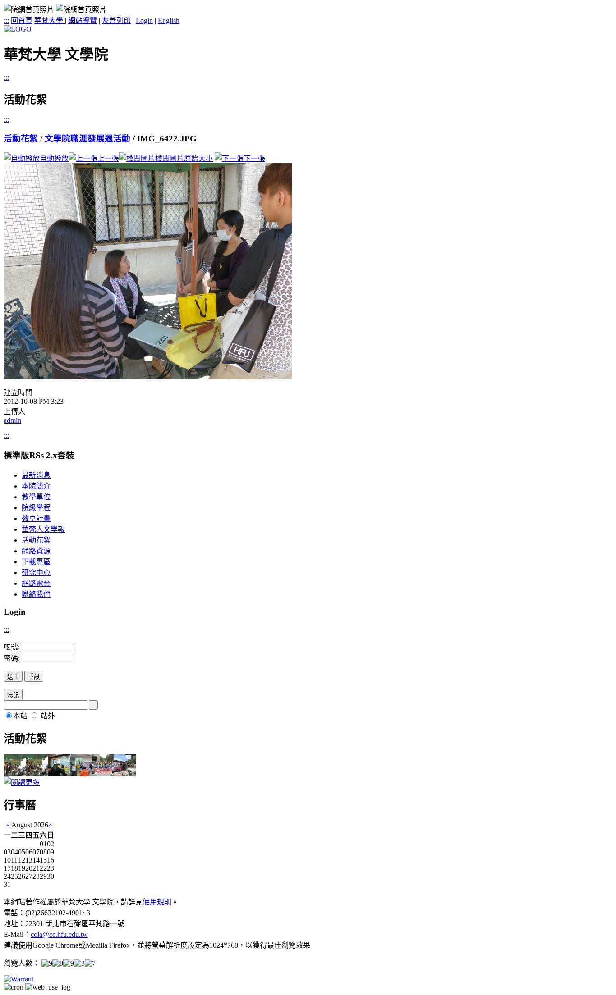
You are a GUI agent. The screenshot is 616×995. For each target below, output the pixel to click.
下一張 (254, 158)
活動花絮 (21, 138)
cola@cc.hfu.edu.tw (59, 934)
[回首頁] (18, 29)
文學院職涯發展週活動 (87, 138)
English (168, 20)
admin (12, 420)
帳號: (12, 647)
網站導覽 (82, 20)
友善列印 (116, 20)
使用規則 (157, 902)
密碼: (12, 658)
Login (144, 20)
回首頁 (21, 20)
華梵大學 (49, 20)
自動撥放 (54, 158)
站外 (48, 716)
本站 (20, 716)
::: (6, 20)
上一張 (108, 158)
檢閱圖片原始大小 (184, 158)
